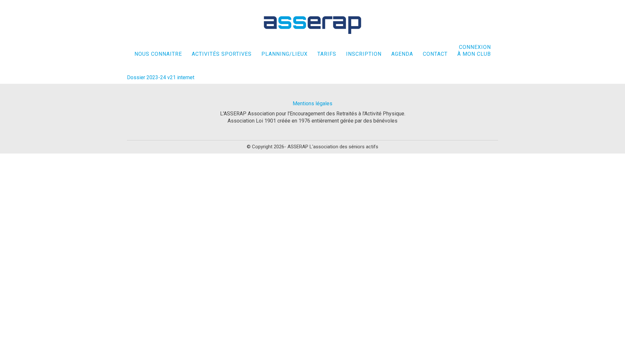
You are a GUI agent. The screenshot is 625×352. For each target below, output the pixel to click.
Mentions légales (312, 103)
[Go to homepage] (312, 25)
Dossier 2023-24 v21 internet (160, 77)
